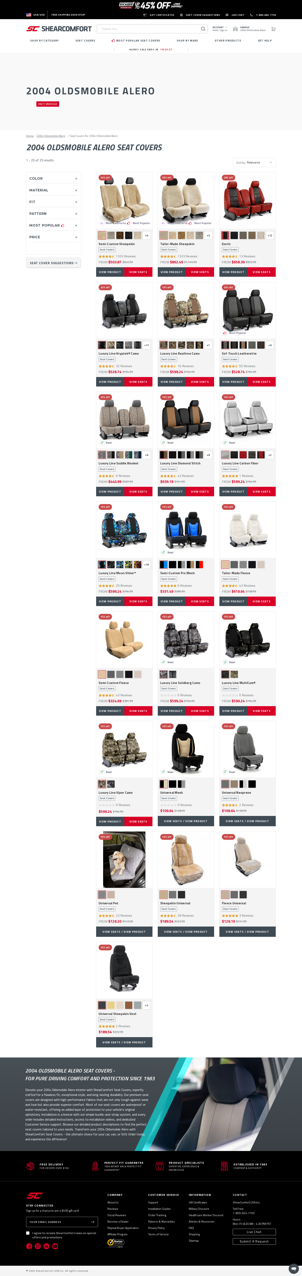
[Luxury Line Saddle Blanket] (124, 420)
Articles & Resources (201, 1221)
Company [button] (115, 1195)
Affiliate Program (117, 1234)
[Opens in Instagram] (38, 1246)
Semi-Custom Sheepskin (117, 247)
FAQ (191, 1228)
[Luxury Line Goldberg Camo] (186, 639)
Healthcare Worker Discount (206, 1215)
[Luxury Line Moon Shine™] (124, 530)
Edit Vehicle (47, 104)
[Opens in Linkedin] (46, 1246)
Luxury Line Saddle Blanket (119, 466)
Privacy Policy (156, 1228)
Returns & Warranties (161, 1221)
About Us (113, 1202)
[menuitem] (35, 14)
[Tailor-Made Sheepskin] (186, 200)
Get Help (265, 40)
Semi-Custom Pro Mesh (177, 576)
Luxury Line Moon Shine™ (117, 576)
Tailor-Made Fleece (236, 576)
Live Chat (254, 1232)
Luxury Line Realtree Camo (180, 356)
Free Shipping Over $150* (68, 14)
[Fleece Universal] (247, 860)
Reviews (112, 1209)
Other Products (228, 40)
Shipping (194, 1234)
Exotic (229, 247)
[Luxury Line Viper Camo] (124, 749)
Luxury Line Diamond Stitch (180, 466)
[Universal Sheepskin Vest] (124, 970)
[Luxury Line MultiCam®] (247, 639)
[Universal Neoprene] (247, 749)
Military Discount (199, 1209)
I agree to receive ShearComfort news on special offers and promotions (64, 1235)
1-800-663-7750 (244, 1213)
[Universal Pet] (124, 860)
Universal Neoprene (236, 795)
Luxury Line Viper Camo (116, 795)
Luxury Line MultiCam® (239, 686)
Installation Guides (159, 1209)
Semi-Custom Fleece (114, 686)
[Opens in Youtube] (55, 1246)
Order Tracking (157, 1215)
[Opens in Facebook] (29, 1246)
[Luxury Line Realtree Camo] (186, 310)
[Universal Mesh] (186, 749)
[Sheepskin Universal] (186, 860)
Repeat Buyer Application (123, 1228)
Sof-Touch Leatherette (239, 356)
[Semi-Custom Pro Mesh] (186, 530)
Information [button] (200, 1195)
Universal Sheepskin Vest (117, 1016)
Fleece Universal (234, 906)
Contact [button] (240, 1195)
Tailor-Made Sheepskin (177, 247)
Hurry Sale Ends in (151, 49)
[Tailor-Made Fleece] (247, 530)
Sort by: (241, 162)
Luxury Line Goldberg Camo (180, 686)
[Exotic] (247, 200)
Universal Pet (108, 906)
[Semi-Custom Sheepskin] (124, 200)
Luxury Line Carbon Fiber (240, 466)
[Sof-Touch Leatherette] (247, 310)
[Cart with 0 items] (273, 28)
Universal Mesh (171, 795)
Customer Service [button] (163, 1195)
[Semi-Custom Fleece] (124, 639)
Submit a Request (254, 1241)
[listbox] (261, 162)
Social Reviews (116, 1215)
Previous (115, 51)
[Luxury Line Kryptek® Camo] (124, 310)
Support (153, 1202)
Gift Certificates (198, 1202)
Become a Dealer (118, 1221)
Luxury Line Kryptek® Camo (119, 356)
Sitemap (194, 1240)
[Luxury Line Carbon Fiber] (247, 420)
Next (189, 51)
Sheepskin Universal (175, 906)
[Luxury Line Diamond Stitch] (186, 420)
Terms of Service (158, 1234)
